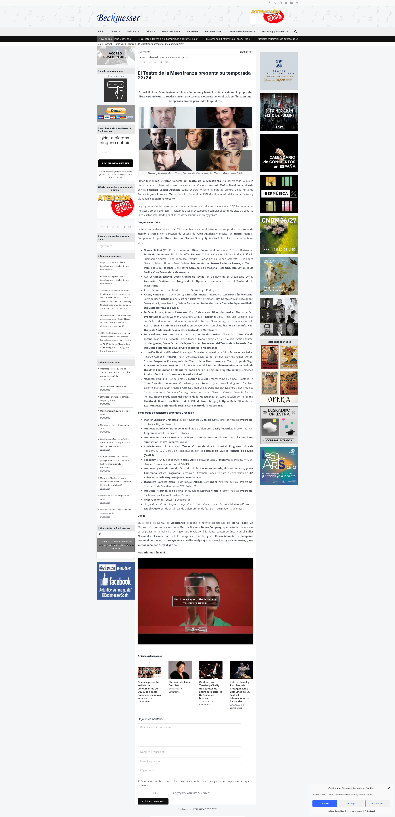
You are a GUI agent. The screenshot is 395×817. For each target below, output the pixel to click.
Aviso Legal (370, 811)
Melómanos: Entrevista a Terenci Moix (176, 39)
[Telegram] (124, 227)
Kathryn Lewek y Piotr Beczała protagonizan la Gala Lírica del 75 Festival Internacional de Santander (240, 692)
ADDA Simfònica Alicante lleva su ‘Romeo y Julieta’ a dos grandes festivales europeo (115, 347)
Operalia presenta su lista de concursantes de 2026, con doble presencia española (115, 372)
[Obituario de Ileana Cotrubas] (180, 662)
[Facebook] (102, 227)
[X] (107, 227)
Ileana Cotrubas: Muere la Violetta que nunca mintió (114, 266)
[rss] (297, 3)
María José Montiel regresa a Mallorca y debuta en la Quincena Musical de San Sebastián (115, 482)
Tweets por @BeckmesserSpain (116, 545)
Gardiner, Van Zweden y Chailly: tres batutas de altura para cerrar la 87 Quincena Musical (115, 305)
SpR (143, 57)
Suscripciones (116, 76)
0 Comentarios (145, 700)
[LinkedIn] (113, 227)
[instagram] (280, 3)
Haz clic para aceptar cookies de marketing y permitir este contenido (116, 545)
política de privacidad (110, 174)
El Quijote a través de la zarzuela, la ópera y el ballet (117, 39)
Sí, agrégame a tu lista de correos (190, 793)
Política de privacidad (354, 811)
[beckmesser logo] (118, 11)
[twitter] (275, 3)
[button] (388, 788)
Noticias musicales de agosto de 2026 (228, 39)
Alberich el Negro (108, 276)
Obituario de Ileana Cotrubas (113, 386)
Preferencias (377, 803)
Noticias (184, 57)
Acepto (324, 803)
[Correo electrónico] (129, 227)
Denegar (351, 803)
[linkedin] (291, 3)
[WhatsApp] (118, 227)
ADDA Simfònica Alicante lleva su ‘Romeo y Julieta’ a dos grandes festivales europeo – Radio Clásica (115, 337)
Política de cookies (336, 811)
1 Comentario (206, 703)
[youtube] (286, 3)
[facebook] (269, 3)
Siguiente (245, 51)
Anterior (145, 51)
